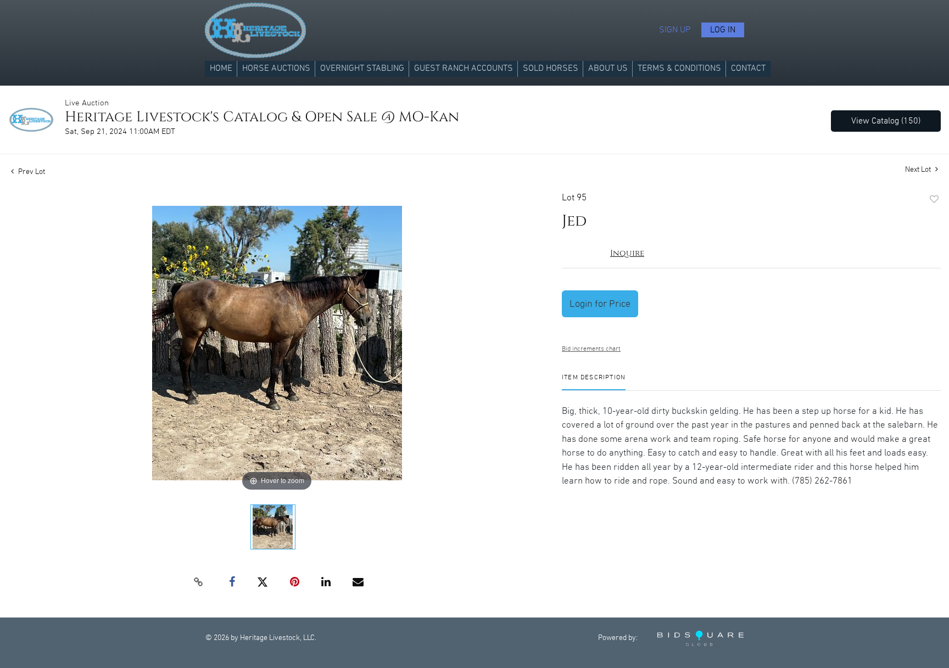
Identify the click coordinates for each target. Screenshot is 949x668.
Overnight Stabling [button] (362, 68)
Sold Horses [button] (550, 68)
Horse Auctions (276, 68)
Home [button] (221, 68)
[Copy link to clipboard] (198, 582)
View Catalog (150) (885, 121)
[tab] (594, 382)
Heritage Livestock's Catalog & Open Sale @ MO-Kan (262, 117)
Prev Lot (30, 172)
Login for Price (600, 303)
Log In (722, 30)
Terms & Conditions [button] (679, 68)
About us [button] (608, 68)
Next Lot (919, 169)
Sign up (674, 30)
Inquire (627, 253)
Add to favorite (934, 199)
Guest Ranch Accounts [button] (463, 68)
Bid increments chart (591, 349)
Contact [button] (748, 68)
